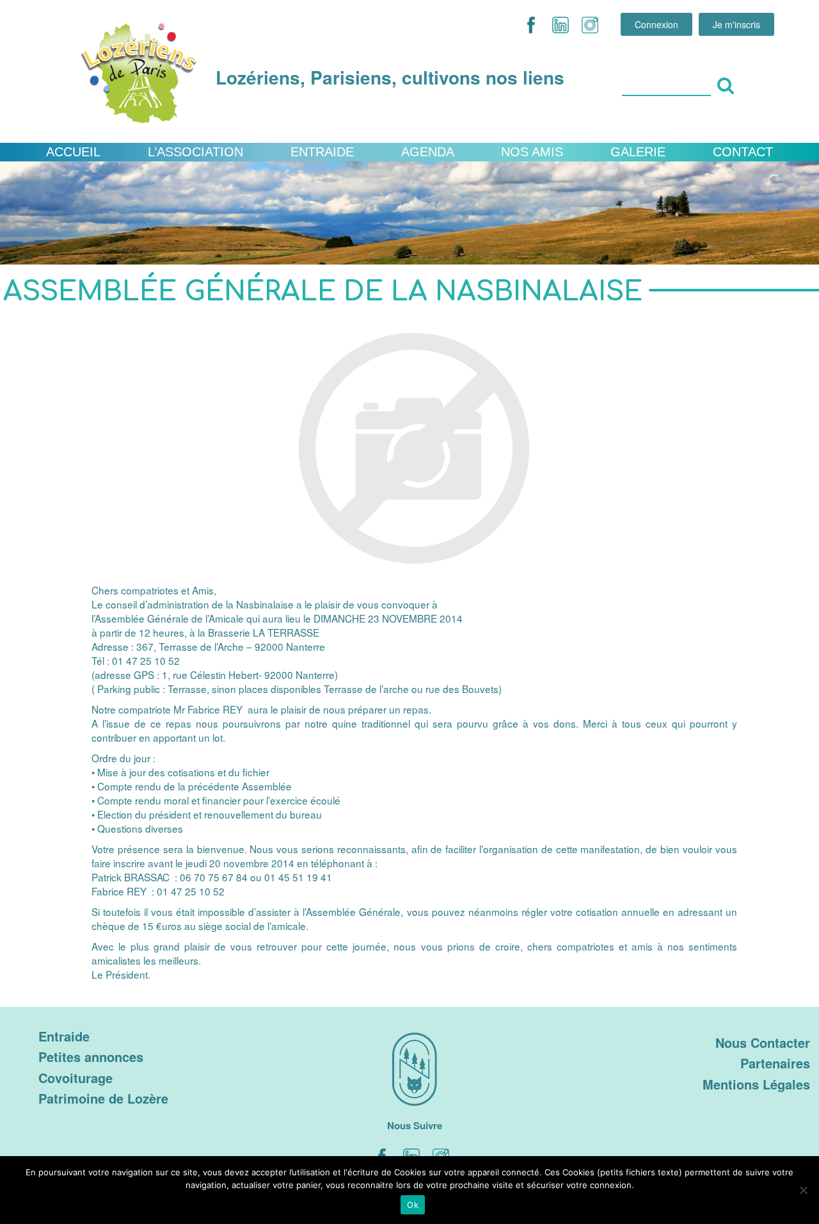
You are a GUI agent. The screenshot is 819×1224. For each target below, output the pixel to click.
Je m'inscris (736, 24)
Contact (743, 152)
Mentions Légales (756, 1084)
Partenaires (775, 1063)
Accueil (73, 152)
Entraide (322, 152)
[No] (803, 1190)
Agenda (427, 152)
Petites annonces (90, 1056)
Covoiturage (75, 1077)
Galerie (637, 152)
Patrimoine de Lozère (103, 1098)
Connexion (656, 24)
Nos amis (532, 152)
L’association (195, 152)
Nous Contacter (762, 1042)
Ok (412, 1205)
